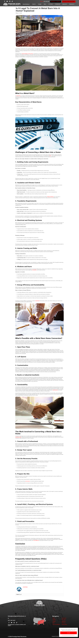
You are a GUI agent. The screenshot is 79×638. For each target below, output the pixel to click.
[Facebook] (16, 594)
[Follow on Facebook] (4, 1)
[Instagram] (19, 594)
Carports (34, 4)
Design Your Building (69, 1)
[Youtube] (17, 594)
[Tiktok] (20, 594)
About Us (64, 4)
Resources (71, 4)
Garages (39, 4)
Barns (45, 4)
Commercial (57, 4)
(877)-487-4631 (46, 1)
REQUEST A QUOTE (55, 1)
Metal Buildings (26, 4)
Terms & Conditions (56, 624)
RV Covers (51, 4)
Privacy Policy (64, 624)
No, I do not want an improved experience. (68, 635)
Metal (54, 618)
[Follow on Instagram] (10, 1)
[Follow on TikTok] (12, 1)
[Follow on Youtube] (7, 1)
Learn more (73, 630)
